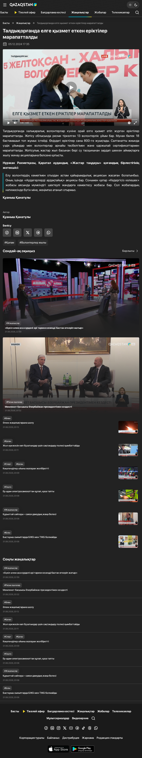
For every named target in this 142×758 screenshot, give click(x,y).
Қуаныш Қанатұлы (16, 217)
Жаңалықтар (80, 12)
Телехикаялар (121, 12)
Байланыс (53, 737)
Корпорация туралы (31, 737)
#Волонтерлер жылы (33, 242)
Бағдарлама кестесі (53, 12)
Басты (6, 23)
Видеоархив (80, 718)
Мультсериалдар (58, 718)
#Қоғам (9, 242)
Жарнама (88, 737)
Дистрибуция (70, 737)
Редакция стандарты (110, 737)
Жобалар (100, 12)
